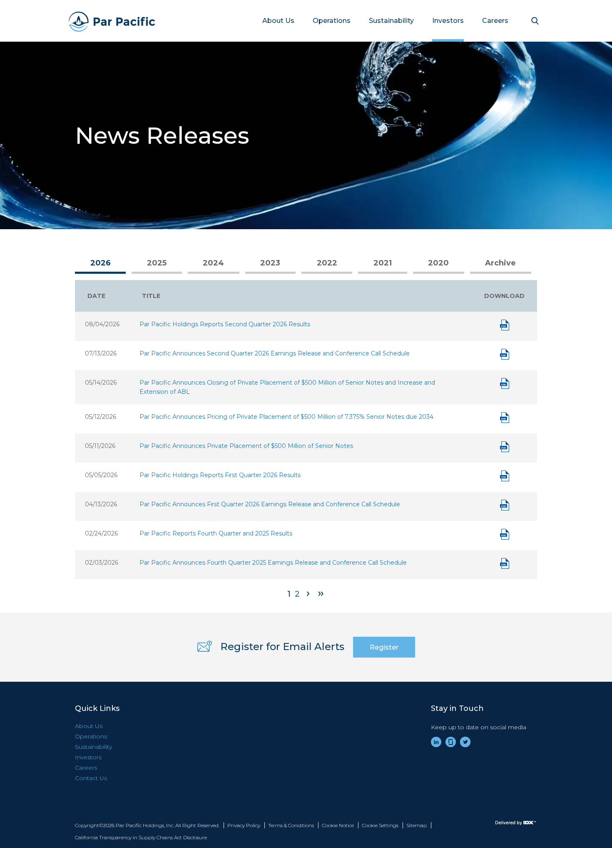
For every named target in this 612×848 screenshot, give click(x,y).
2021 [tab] (382, 263)
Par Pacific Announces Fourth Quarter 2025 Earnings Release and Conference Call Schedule (273, 562)
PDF (504, 325)
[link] (436, 742)
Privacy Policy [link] (243, 825)
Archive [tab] (500, 263)
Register (384, 647)
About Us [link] (278, 21)
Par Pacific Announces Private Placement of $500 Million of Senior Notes (246, 446)
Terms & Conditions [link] (291, 825)
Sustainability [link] (391, 21)
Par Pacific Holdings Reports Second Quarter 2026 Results (224, 324)
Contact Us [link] (91, 778)
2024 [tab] (213, 263)
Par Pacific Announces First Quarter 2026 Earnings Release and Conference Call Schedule (269, 504)
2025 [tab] (157, 263)
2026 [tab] (100, 263)
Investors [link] (448, 21)
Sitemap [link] (416, 825)
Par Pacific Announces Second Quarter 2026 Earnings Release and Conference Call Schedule (274, 353)
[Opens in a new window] (503, 823)
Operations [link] (332, 21)
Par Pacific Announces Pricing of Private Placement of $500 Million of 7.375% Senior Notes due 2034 (286, 416)
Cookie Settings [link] (380, 825)
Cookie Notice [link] (338, 825)
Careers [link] (495, 21)
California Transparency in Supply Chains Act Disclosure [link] (141, 837)
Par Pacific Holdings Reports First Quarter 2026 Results (220, 475)
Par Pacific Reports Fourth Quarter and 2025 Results (215, 533)
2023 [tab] (270, 263)
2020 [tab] (438, 263)
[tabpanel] (306, 440)
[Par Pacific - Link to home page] (103, 21)
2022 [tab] (327, 263)
